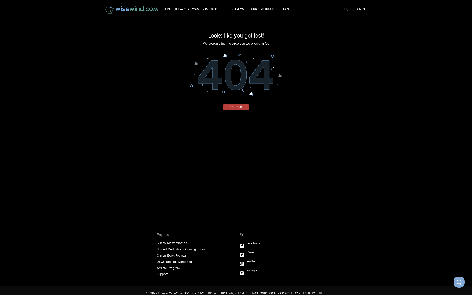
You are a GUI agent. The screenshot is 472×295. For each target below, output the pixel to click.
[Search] (345, 9)
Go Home (236, 107)
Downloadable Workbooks (175, 261)
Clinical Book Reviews (172, 255)
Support (162, 274)
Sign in (360, 9)
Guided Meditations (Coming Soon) (181, 249)
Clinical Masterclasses (172, 243)
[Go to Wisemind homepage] (131, 9)
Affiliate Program (168, 268)
